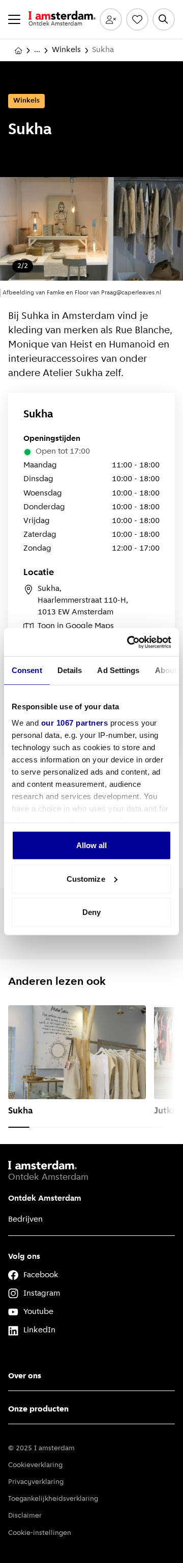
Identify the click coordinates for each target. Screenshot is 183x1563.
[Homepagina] (18, 50)
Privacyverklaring (36, 1482)
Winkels (66, 50)
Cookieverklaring (35, 1465)
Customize (86, 878)
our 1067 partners (74, 722)
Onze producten (38, 1409)
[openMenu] (14, 19)
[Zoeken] (163, 19)
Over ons (24, 1376)
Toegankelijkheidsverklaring (53, 1499)
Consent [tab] (27, 670)
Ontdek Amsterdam (44, 1199)
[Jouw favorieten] (137, 19)
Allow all (91, 845)
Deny (91, 912)
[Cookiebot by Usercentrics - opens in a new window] (129, 642)
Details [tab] (69, 670)
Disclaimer (25, 1516)
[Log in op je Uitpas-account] (111, 19)
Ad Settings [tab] (118, 670)
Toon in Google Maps (76, 626)
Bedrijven (25, 1219)
